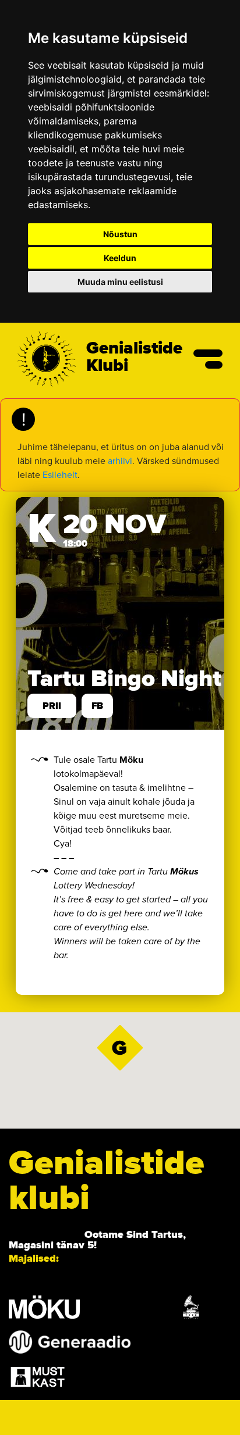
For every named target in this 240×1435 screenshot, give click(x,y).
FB (97, 706)
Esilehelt (60, 474)
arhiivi (120, 460)
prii (52, 706)
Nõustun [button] (120, 234)
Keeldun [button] (120, 258)
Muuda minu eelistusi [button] (120, 282)
